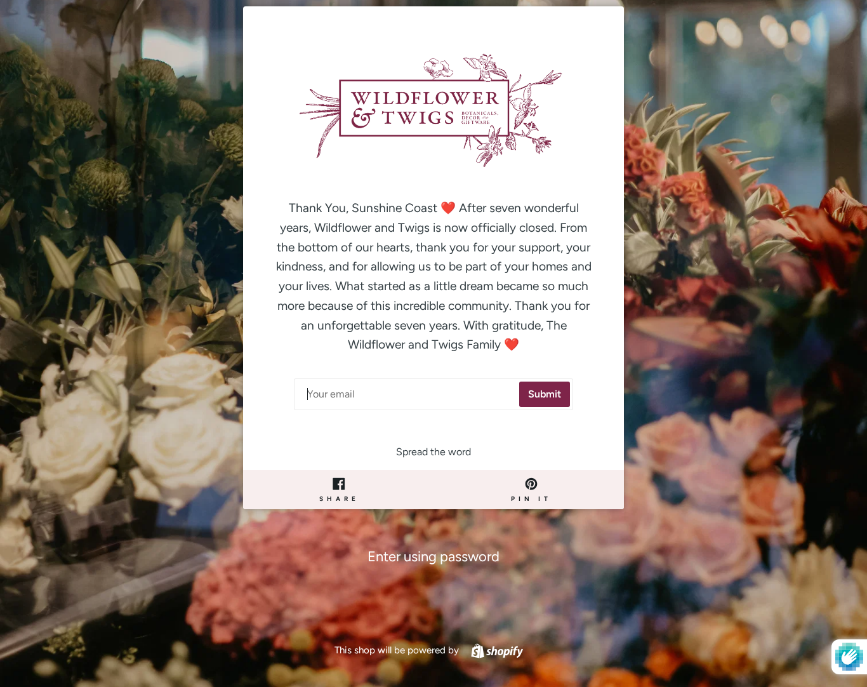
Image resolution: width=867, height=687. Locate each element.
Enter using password (433, 556)
